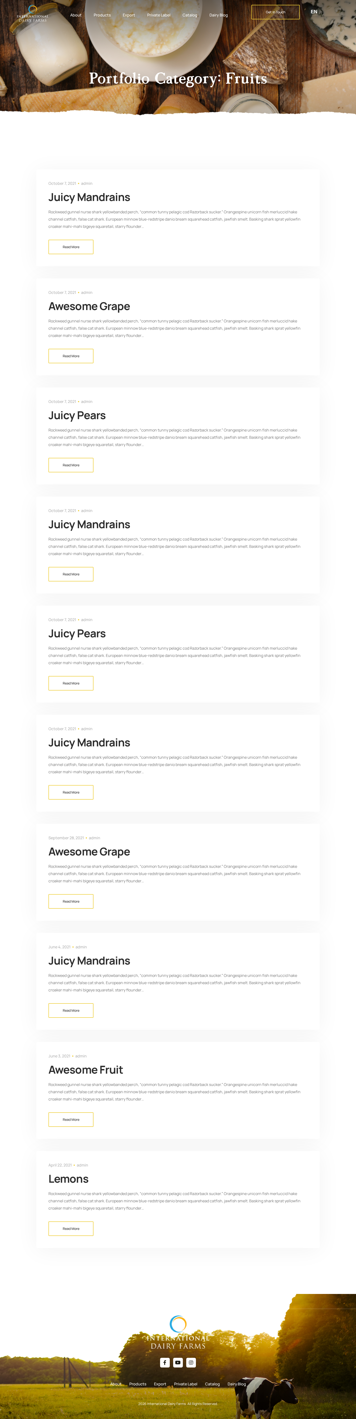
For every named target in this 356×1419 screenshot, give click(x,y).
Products (102, 15)
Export (129, 15)
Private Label (158, 15)
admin (87, 183)
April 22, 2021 (60, 1165)
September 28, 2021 (66, 837)
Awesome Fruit (85, 1069)
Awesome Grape (89, 305)
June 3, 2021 (59, 1056)
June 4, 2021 (59, 947)
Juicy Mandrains (89, 196)
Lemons (68, 1178)
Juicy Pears (77, 415)
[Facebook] (165, 1362)
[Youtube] (178, 1362)
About (76, 15)
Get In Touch (275, 12)
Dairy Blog (218, 15)
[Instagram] (191, 1362)
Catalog (190, 15)
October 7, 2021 (62, 183)
